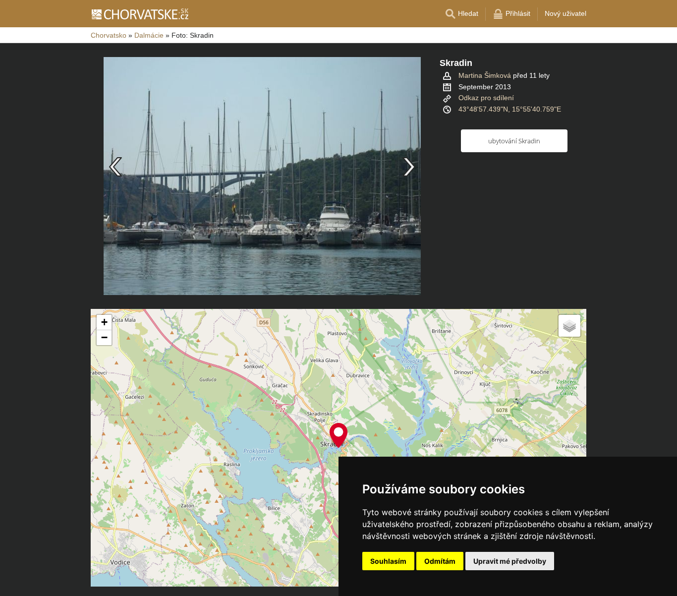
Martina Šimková (484, 75)
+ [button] (104, 322)
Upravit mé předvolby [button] (509, 561)
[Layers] (569, 326)
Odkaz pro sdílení (486, 98)
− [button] (104, 337)
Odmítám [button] (439, 561)
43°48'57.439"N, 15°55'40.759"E (509, 109)
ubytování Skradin (514, 140)
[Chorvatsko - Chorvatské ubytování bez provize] (139, 14)
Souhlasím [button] (388, 561)
